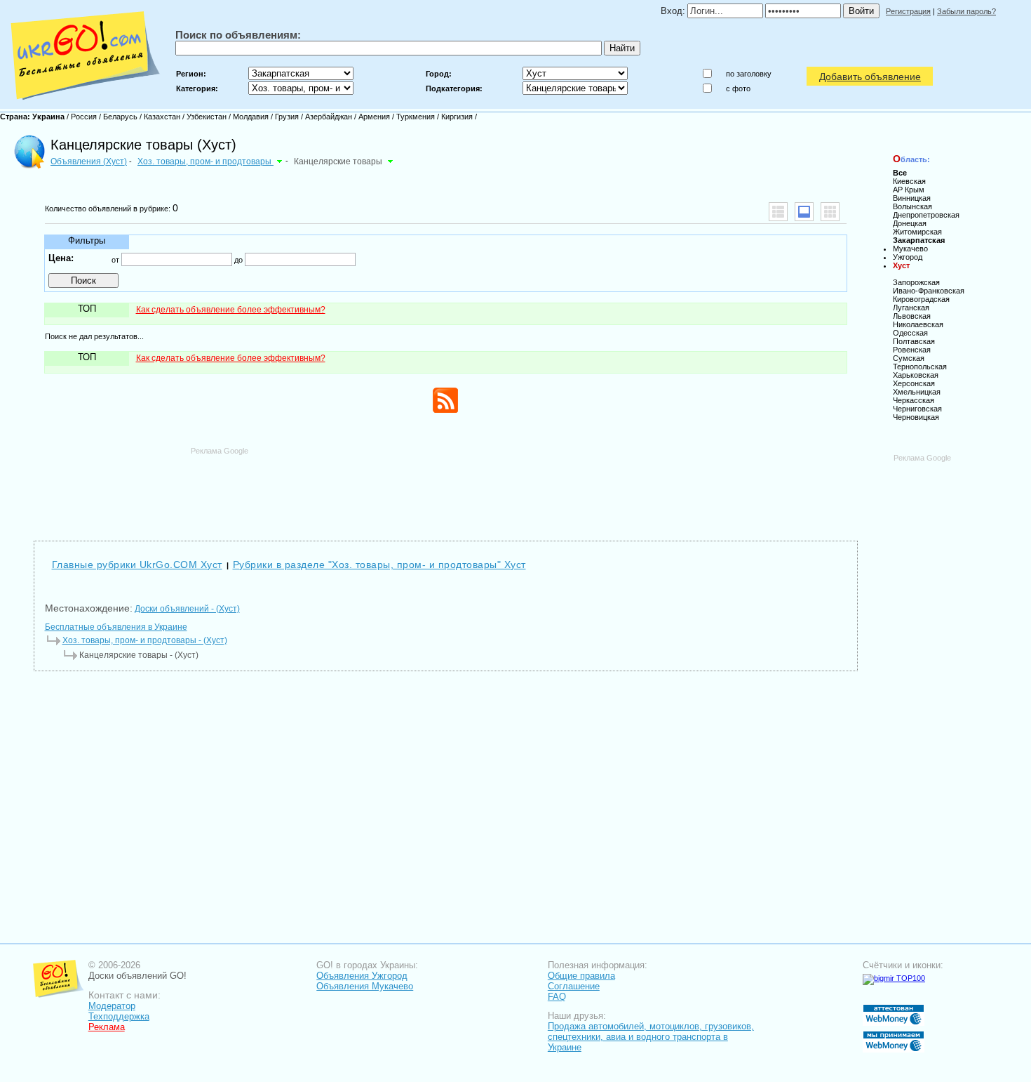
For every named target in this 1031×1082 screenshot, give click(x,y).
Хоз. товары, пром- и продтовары (205, 161)
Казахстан (162, 116)
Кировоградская (921, 299)
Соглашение (574, 986)
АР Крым (908, 189)
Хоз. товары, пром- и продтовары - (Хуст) (144, 640)
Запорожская (916, 282)
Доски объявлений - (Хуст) (187, 609)
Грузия (287, 116)
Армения (374, 116)
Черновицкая (916, 417)
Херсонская (914, 383)
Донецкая (909, 223)
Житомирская (917, 231)
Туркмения (415, 116)
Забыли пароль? (966, 11)
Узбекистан (206, 116)
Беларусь (120, 116)
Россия (84, 116)
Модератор (111, 1006)
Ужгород (907, 257)
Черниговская (917, 408)
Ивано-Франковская (928, 290)
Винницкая (912, 198)
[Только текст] (778, 211)
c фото (738, 88)
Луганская (911, 307)
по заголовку (748, 74)
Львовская (912, 316)
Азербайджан (328, 116)
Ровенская (912, 349)
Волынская (912, 206)
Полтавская (914, 341)
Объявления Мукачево (364, 986)
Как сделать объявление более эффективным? (230, 310)
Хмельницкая (917, 392)
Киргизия (457, 116)
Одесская (910, 333)
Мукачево (910, 248)
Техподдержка (118, 1016)
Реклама (106, 1027)
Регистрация (908, 11)
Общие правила (581, 975)
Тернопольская (920, 366)
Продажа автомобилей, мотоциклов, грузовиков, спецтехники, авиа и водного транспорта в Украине (651, 1037)
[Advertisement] (445, 487)
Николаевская (918, 324)
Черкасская (913, 400)
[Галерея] (830, 211)
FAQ (557, 996)
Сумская (908, 358)
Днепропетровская (926, 215)
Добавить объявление (870, 76)
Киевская (909, 181)
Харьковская (915, 375)
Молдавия (251, 116)
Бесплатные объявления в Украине (116, 627)
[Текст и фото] (804, 211)
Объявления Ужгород (361, 975)
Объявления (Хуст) (88, 161)
